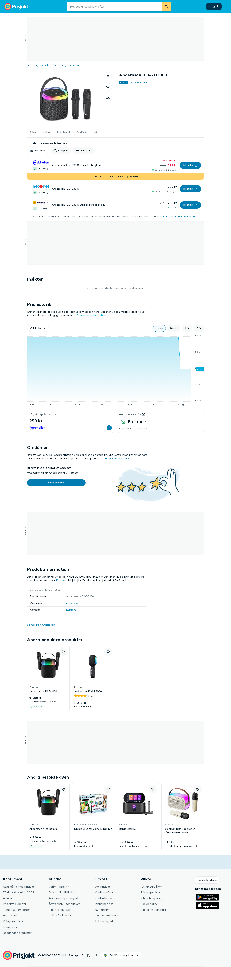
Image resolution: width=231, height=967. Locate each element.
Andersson (72, 603)
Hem (29, 65)
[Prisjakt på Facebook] (88, 955)
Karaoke (75, 65)
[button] (108, 76)
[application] (115, 371)
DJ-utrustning (59, 65)
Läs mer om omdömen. (117, 458)
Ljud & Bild (42, 65)
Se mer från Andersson (41, 624)
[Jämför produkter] (108, 98)
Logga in (214, 6)
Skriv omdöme (139, 82)
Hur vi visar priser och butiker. (180, 216)
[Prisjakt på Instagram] (95, 955)
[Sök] (166, 6)
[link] (48, 678)
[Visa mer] (30, 165)
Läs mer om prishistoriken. (91, 315)
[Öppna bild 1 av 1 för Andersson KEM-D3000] (65, 99)
